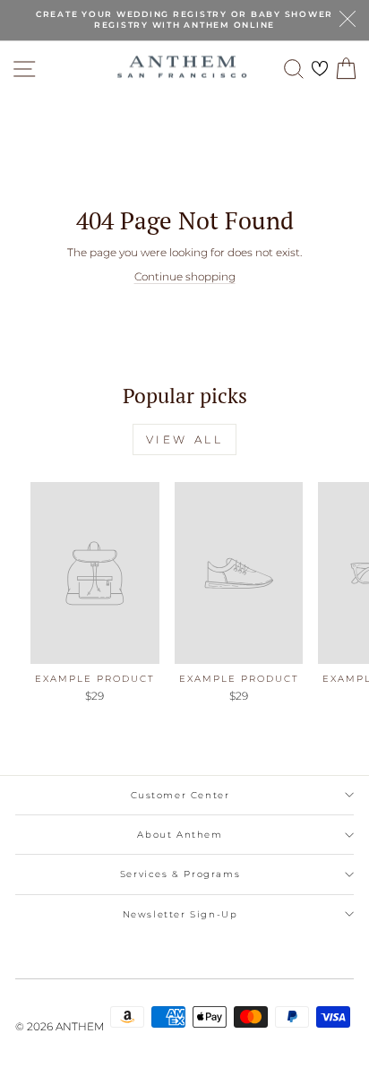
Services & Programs (180, 874)
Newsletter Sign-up (180, 914)
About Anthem (179, 835)
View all (185, 439)
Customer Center (180, 795)
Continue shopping (185, 276)
